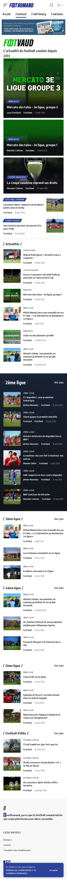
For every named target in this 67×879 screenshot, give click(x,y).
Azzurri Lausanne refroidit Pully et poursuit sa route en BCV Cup (41, 276)
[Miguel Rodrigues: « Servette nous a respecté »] (12, 256)
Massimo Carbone (15, 150)
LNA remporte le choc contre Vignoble (42, 475)
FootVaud (28, 112)
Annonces (28, 331)
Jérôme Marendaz (30, 405)
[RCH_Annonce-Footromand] (33, 27)
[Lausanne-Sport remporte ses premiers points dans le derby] (55, 205)
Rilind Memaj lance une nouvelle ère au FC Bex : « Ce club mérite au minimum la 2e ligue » (43, 315)
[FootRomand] (21, 5)
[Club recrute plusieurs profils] (12, 337)
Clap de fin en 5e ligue (34, 676)
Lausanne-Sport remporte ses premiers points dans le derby (23, 206)
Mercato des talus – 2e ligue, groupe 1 (42, 294)
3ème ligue (12, 518)
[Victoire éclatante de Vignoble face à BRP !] (12, 438)
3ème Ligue (28, 308)
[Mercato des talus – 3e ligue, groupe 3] (33, 88)
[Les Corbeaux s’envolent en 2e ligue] (12, 554)
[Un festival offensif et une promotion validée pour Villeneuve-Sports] (12, 623)
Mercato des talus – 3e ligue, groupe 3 (32, 107)
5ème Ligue (28, 672)
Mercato (14, 101)
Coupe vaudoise (17, 177)
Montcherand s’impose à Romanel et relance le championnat (41, 716)
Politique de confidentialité (18, 870)
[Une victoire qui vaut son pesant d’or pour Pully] (55, 226)
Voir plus (59, 382)
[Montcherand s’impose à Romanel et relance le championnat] (12, 716)
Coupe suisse (12, 221)
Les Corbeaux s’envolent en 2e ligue (41, 553)
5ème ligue (12, 665)
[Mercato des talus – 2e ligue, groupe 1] (12, 296)
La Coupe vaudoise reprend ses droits (32, 183)
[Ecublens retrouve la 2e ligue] (12, 572)
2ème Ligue (29, 393)
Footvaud (27, 421)
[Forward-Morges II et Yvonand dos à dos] (12, 643)
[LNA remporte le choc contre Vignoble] (12, 477)
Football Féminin (14, 200)
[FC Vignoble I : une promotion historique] (12, 399)
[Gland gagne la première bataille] (12, 419)
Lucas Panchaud (14, 112)
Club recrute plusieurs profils (38, 335)
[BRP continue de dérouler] (12, 496)
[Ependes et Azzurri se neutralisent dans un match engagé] (12, 696)
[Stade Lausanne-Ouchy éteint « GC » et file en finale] (12, 764)
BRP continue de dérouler (36, 494)
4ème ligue (13, 587)
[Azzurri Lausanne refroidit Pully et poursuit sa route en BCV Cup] (12, 276)
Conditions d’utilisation (16, 873)
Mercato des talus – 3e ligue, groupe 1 (32, 145)
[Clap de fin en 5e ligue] (12, 678)
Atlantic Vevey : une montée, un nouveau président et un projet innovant (39, 356)
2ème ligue (15, 382)
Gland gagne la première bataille (40, 416)
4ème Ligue (28, 349)
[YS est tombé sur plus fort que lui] (12, 746)
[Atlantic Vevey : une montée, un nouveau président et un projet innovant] (12, 355)
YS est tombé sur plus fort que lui (40, 744)
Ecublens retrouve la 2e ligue (38, 571)
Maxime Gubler (29, 463)
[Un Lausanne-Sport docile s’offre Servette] (12, 783)
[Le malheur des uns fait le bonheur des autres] (12, 457)
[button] (53, 870)
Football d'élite (15, 733)
